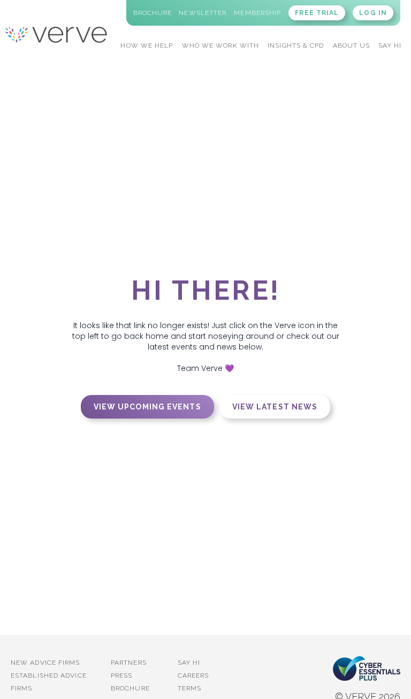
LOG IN (373, 13)
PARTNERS (129, 662)
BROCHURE (130, 688)
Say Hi (189, 662)
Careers (193, 675)
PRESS (122, 675)
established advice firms (49, 682)
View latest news (275, 406)
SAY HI (389, 45)
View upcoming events (147, 406)
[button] (146, 44)
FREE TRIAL (317, 13)
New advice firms (45, 662)
